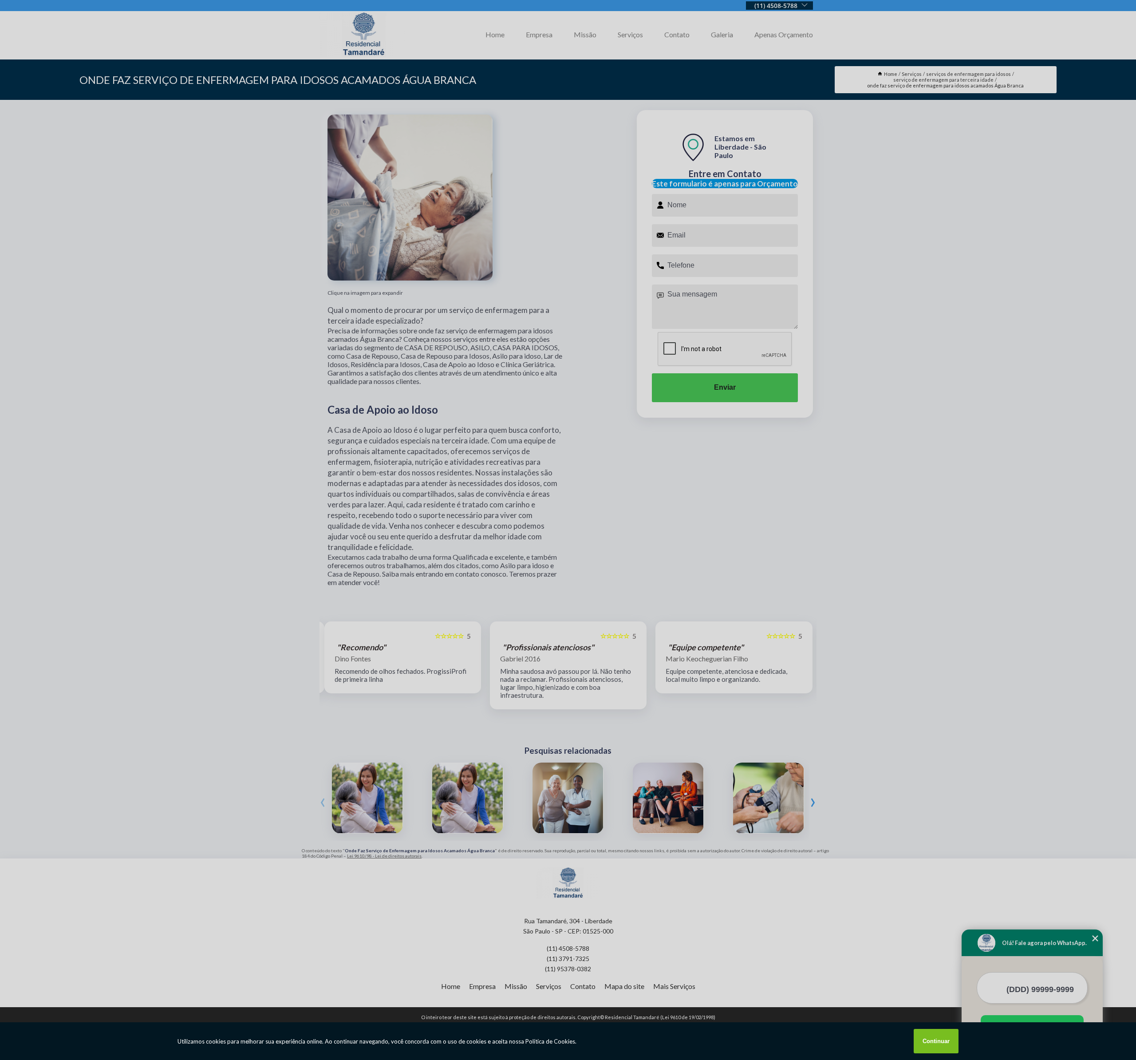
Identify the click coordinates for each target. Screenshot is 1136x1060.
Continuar (936, 1041)
